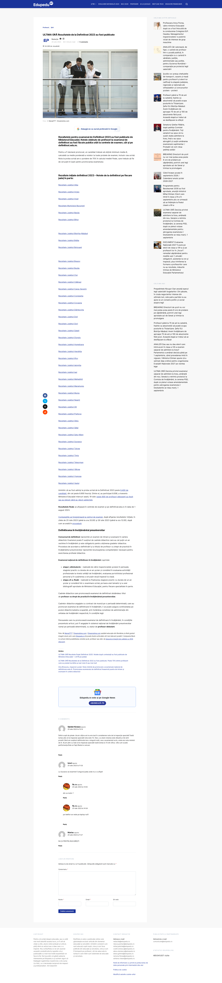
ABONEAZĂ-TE (97, 703)
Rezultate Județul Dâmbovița (71, 310)
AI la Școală (145, 4)
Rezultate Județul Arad (68, 199)
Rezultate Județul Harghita (70, 351)
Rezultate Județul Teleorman (70, 462)
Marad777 (52, 121)
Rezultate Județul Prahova (69, 414)
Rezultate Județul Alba (68, 185)
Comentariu (63, 869)
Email (88, 899)
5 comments (84, 42)
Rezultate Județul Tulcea (69, 448)
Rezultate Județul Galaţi (68, 330)
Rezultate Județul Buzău (69, 268)
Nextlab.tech (158, 4)
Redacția (55, 39)
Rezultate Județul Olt (67, 407)
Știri (93, 4)
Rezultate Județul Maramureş (71, 386)
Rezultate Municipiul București (71, 206)
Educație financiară (173, 4)
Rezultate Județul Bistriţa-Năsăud (73, 233)
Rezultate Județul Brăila (68, 240)
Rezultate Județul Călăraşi (69, 282)
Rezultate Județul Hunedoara (71, 344)
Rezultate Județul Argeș (68, 192)
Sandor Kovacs (74, 727)
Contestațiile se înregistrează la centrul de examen (80, 517)
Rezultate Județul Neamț (69, 400)
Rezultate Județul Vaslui (68, 483)
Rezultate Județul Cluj (68, 275)
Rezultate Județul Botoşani (70, 247)
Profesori (134, 4)
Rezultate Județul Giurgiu (69, 337)
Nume (61, 899)
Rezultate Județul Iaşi (67, 372)
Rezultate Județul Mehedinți (70, 379)
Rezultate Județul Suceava (70, 441)
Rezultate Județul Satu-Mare (70, 435)
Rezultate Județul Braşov (69, 261)
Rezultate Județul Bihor (68, 219)
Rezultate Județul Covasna (70, 303)
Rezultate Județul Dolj (68, 317)
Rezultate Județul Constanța (70, 296)
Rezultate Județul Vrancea (69, 476)
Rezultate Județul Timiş (68, 455)
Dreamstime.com (63, 121)
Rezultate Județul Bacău (69, 212)
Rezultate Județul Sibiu (68, 421)
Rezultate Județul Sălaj (68, 428)
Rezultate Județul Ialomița (69, 365)
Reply (60, 755)
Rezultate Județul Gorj (68, 324)
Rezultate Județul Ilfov (68, 358)
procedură (76, 523)
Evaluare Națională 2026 (108, 4)
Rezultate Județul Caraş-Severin (72, 289)
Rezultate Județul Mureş (69, 393)
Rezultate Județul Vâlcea (69, 469)
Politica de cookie (120, 970)
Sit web (116, 899)
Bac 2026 (124, 4)
